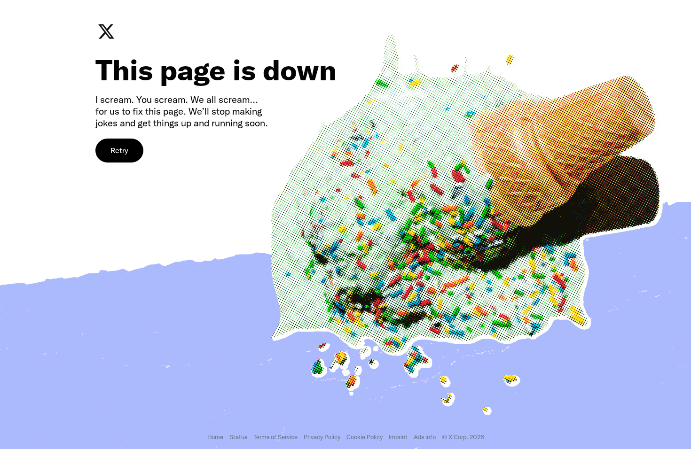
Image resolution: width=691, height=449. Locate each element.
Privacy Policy (322, 437)
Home (215, 437)
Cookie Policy (364, 437)
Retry (119, 150)
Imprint (398, 437)
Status (238, 437)
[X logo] (106, 37)
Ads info (425, 437)
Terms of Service (275, 437)
